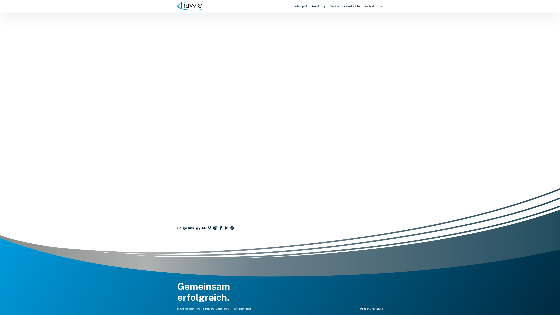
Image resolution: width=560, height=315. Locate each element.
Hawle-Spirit (299, 6)
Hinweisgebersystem (188, 308)
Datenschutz (223, 308)
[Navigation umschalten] (380, 6)
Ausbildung (318, 6)
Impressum (208, 308)
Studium (334, 6)
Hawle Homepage (241, 308)
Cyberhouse (376, 308)
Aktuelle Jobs (352, 6)
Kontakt (369, 6)
